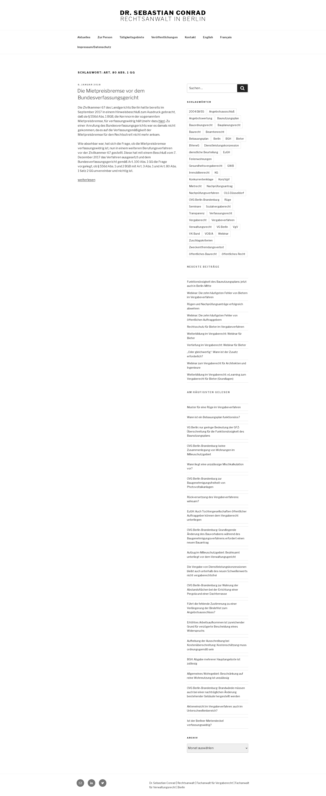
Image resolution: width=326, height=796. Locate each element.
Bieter (240, 138)
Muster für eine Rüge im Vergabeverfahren (214, 407)
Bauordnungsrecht (201, 125)
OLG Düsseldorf (234, 192)
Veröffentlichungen (164, 37)
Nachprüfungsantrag (220, 186)
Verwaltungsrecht (200, 226)
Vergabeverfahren (223, 220)
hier (161, 121)
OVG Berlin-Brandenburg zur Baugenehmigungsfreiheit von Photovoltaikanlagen (206, 483)
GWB (230, 165)
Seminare (195, 206)
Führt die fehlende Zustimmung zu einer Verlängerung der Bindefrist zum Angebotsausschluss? (212, 608)
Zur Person (105, 37)
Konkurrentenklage (201, 179)
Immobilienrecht (199, 172)
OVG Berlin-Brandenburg (204, 199)
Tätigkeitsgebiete (131, 37)
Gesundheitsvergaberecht (205, 165)
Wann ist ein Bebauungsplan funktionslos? (213, 417)
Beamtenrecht (215, 131)
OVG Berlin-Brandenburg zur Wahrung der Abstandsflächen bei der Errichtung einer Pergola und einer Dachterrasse (212, 589)
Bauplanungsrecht (229, 125)
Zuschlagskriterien (201, 240)
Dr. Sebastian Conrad (163, 12)
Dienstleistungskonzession (221, 145)
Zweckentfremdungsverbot (206, 247)
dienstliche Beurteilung (203, 152)
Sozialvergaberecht (218, 206)
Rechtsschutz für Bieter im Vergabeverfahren (215, 326)
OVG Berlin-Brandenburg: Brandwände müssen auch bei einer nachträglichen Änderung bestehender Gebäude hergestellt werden (216, 692)
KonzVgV (224, 179)
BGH (228, 138)
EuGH (226, 152)
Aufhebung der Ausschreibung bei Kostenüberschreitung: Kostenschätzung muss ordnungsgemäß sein (217, 645)
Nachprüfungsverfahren (204, 192)
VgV (235, 226)
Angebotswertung (200, 118)
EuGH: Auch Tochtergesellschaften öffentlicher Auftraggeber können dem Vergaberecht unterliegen (217, 515)
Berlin (217, 138)
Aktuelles (83, 37)
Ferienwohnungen (200, 159)
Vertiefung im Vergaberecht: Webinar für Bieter (216, 345)
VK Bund (194, 233)
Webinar (223, 233)
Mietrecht (195, 186)
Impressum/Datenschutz (94, 47)
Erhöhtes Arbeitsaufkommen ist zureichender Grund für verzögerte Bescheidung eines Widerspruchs (215, 626)
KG (216, 172)
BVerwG (194, 145)
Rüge (227, 199)
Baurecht (195, 131)
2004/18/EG (196, 111)
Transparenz (197, 213)
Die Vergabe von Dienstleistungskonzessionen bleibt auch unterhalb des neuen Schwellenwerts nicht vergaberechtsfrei (217, 571)
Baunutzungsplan (228, 118)
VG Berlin (222, 226)
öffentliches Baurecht (203, 254)
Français (226, 37)
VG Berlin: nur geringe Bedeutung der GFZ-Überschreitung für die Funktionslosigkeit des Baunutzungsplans (215, 431)
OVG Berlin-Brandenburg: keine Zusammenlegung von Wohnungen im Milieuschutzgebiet (211, 450)
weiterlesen (86, 180)
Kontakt (190, 37)
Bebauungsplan (198, 138)
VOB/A (209, 233)
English (208, 37)
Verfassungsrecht (220, 213)
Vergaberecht (198, 220)
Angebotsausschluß (222, 111)
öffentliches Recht (233, 254)
